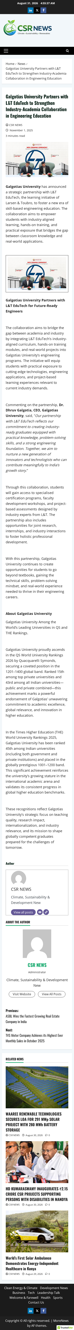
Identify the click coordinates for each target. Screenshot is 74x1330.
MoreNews (61, 1321)
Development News (54, 1288)
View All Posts (51, 994)
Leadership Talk (48, 1293)
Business (19, 1293)
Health (45, 1298)
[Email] (40, 912)
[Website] (46, 912)
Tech (31, 1293)
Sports (58, 1298)
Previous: (33, 1016)
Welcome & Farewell (23, 1298)
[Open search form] (67, 50)
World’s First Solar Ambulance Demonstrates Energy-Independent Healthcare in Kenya (32, 1263)
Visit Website (22, 994)
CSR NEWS (15, 125)
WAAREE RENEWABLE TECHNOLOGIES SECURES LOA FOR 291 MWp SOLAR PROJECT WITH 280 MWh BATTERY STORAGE (33, 1122)
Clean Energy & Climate (20, 1288)
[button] (6, 51)
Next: (34, 1035)
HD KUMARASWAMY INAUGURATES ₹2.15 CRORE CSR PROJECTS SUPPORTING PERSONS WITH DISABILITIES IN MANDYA (37, 1194)
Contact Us (36, 1302)
